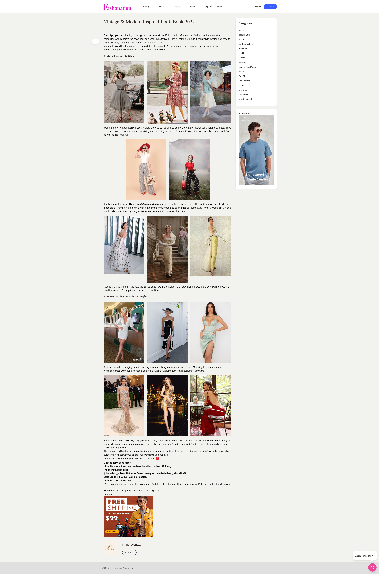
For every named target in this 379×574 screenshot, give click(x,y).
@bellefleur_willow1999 (117, 473)
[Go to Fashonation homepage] (117, 6)
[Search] (247, 6)
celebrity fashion (167, 484)
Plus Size (116, 490)
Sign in (257, 6)
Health (241, 53)
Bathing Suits (244, 35)
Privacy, (125, 568)
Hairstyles (182, 484)
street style (243, 94)
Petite (107, 490)
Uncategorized (152, 490)
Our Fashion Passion (219, 484)
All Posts (129, 552)
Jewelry (193, 484)
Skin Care (243, 90)
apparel (146, 484)
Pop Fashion (129, 490)
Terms (132, 568)
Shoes (140, 490)
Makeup (202, 484)
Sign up (270, 6)
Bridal (154, 484)
